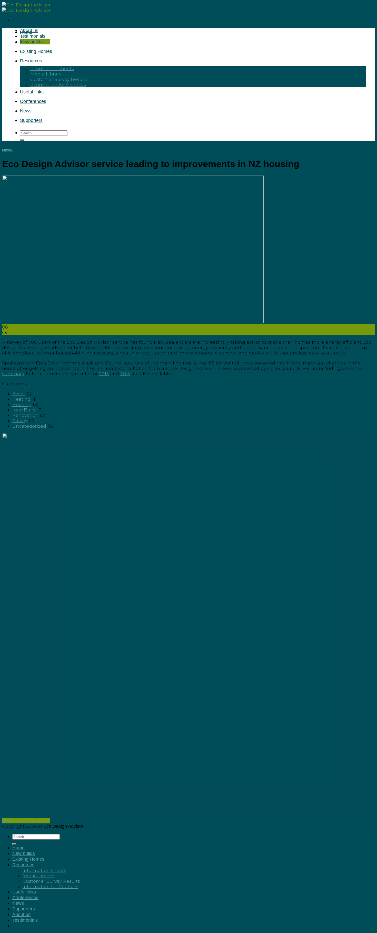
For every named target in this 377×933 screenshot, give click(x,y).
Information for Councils (58, 84)
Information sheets (52, 68)
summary (13, 373)
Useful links (32, 91)
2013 (104, 373)
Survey (7, 150)
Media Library (45, 73)
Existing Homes (36, 51)
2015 (125, 373)
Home (26, 32)
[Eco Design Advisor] (26, 7)
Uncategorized (29, 426)
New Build (24, 409)
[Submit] (22, 140)
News (26, 110)
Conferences (33, 101)
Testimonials (32, 36)
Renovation (25, 415)
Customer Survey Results (59, 79)
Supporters (31, 120)
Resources (31, 60)
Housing (22, 404)
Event (18, 393)
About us (21, 914)
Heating (21, 399)
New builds (31, 41)
